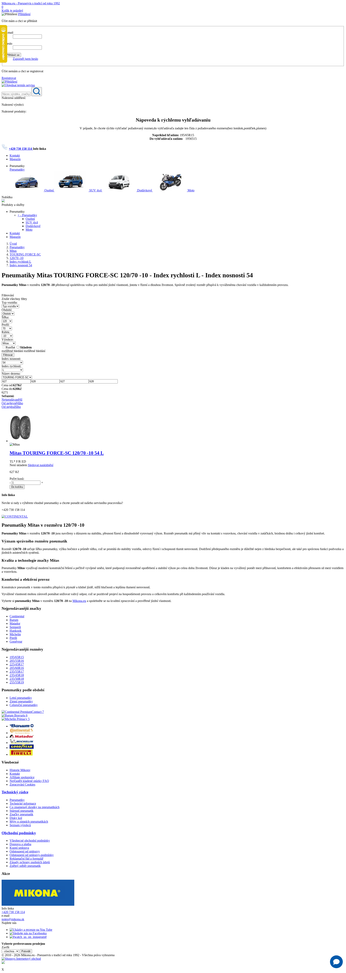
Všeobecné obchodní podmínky (30, 840)
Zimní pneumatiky (21, 701)
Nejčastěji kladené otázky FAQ (29, 781)
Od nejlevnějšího (12, 403)
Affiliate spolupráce (22, 777)
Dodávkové (144, 190)
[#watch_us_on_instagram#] (28, 937)
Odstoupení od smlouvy (25, 851)
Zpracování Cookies (22, 784)
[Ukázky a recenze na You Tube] (31, 929)
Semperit (15, 627)
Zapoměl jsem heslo (25, 58)
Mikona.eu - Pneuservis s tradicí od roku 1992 (31, 3)
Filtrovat (8, 354)
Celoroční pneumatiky (24, 705)
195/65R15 (17, 657)
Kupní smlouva (19, 847)
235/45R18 (17, 675)
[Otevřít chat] (336, 961)
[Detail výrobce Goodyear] (22, 747)
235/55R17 (17, 671)
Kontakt (15, 155)
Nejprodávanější (12, 399)
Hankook (15, 630)
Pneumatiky (17, 169)
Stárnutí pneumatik (21, 810)
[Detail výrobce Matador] (22, 737)
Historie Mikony (20, 770)
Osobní (49, 190)
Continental (17, 616)
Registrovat (9, 78)
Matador (15, 623)
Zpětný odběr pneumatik (25, 865)
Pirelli (13, 638)
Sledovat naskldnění (40, 465)
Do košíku (17, 486)
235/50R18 (17, 678)
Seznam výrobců (20, 825)
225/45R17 (17, 664)
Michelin (15, 634)
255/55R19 (17, 682)
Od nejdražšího (11, 407)
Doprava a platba (20, 844)
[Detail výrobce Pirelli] (21, 754)
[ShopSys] (21, 958)
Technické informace (23, 803)
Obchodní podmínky (19, 833)
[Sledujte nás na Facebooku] (28, 933)
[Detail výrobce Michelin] (22, 742)
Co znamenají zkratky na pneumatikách (34, 807)
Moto (190, 190)
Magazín (15, 159)
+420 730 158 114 (21, 148)
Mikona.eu (79, 601)
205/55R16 (17, 660)
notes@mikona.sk (13, 919)
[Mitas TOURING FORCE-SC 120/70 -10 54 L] (20, 441)
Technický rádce (15, 792)
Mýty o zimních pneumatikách (29, 821)
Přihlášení (24, 14)
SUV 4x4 (95, 190)
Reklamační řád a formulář (26, 858)
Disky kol (16, 818)
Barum (14, 620)
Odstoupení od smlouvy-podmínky (32, 855)
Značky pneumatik (21, 814)
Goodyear (16, 641)
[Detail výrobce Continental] (22, 733)
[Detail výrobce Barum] (22, 726)
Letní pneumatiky (21, 697)
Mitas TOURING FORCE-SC (57, 453)
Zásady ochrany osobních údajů (30, 862)
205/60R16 (17, 668)
